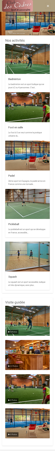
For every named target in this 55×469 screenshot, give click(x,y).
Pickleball (13, 224)
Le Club (10, 342)
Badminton (14, 79)
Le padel (10, 411)
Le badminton (12, 308)
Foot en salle (15, 127)
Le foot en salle (13, 377)
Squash (12, 276)
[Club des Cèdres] (9, 6)
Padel (11, 175)
